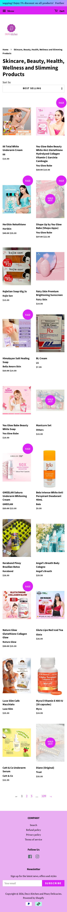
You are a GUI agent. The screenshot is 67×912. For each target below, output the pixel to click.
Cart (61, 11)
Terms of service (33, 839)
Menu (10, 11)
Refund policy (33, 829)
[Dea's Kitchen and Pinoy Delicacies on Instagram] (37, 857)
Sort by (7, 82)
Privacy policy (33, 834)
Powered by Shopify (33, 897)
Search (33, 825)
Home (5, 49)
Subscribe (53, 883)
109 (43, 796)
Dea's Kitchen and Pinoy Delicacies (43, 893)
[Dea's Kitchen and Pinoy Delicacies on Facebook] (30, 857)
